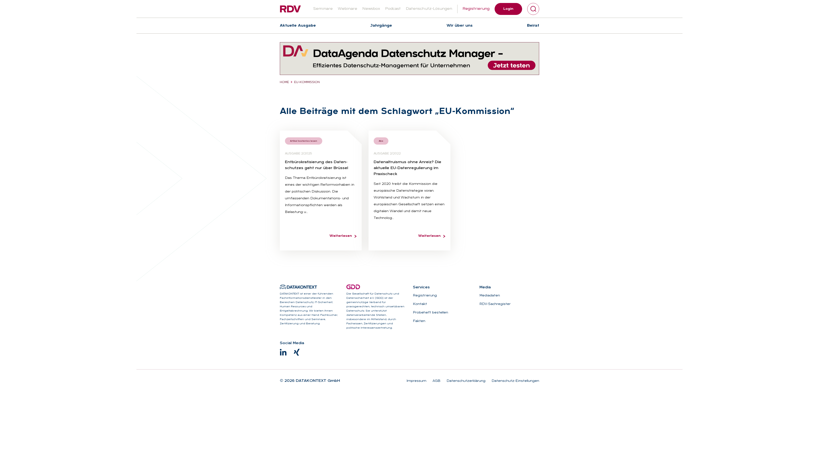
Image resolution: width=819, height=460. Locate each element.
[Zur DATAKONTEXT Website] (298, 287)
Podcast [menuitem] (393, 9)
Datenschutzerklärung (465, 381)
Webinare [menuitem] (347, 9)
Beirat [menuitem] (533, 26)
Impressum (416, 381)
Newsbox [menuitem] (371, 9)
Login (508, 9)
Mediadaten (489, 295)
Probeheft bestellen (430, 312)
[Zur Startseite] (290, 9)
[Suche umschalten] (533, 9)
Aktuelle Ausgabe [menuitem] (298, 26)
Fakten (419, 321)
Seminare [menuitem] (323, 9)
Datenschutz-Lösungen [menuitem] (429, 9)
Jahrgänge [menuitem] (381, 26)
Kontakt (420, 304)
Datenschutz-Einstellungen (515, 381)
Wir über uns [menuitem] (460, 26)
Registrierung (476, 9)
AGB (435, 381)
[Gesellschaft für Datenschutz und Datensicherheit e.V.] (353, 287)
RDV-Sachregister (495, 304)
